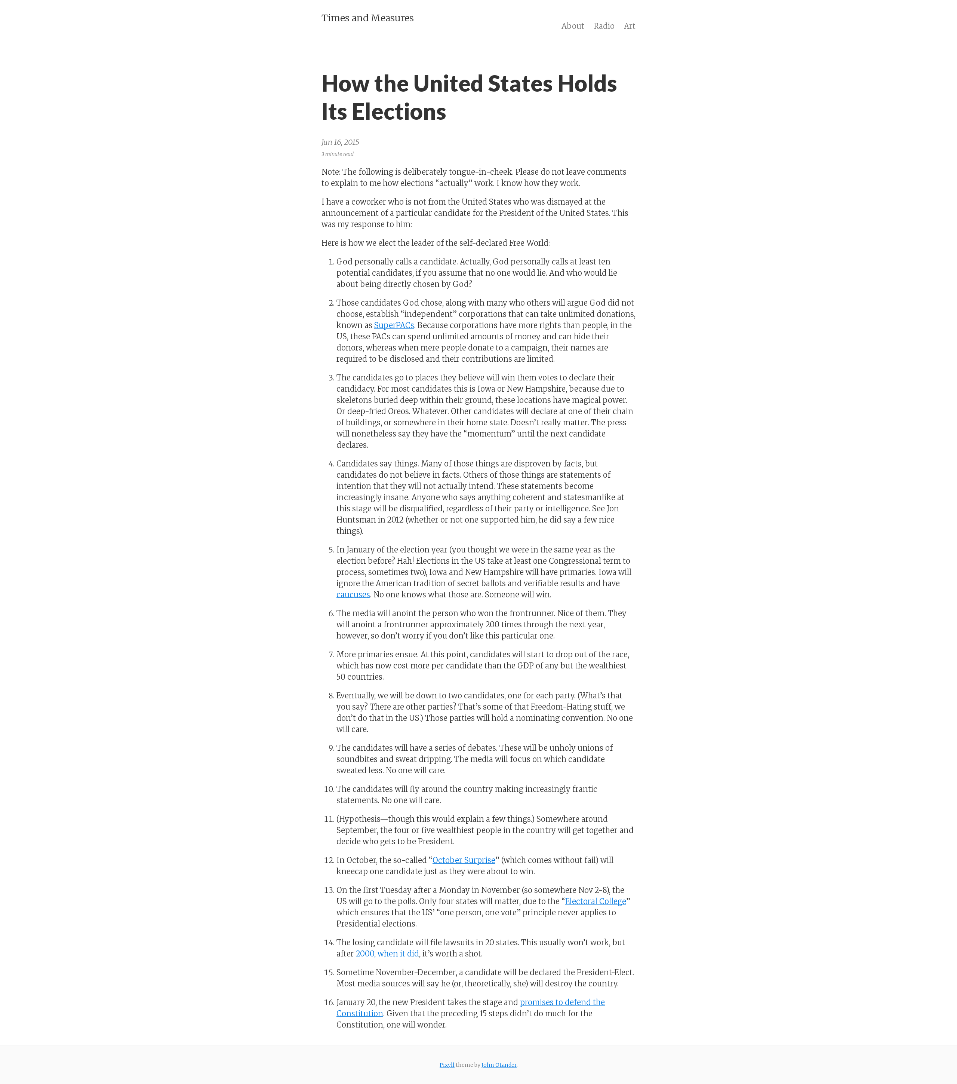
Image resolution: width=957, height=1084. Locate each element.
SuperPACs (394, 325)
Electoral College (595, 901)
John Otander (499, 1065)
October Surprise (464, 860)
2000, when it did (387, 953)
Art (630, 26)
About (572, 26)
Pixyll (447, 1065)
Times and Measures (367, 18)
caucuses (353, 594)
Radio (604, 26)
